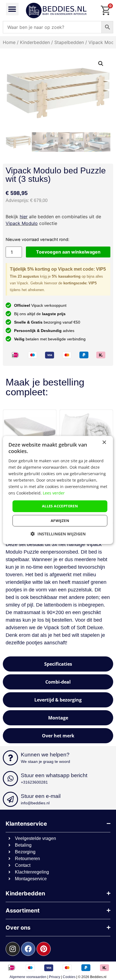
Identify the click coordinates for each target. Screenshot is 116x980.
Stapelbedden (69, 42)
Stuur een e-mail (41, 796)
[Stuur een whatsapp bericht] (10, 778)
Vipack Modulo (22, 223)
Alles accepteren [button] (60, 505)
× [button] (104, 442)
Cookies (69, 977)
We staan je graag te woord (45, 761)
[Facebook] (28, 949)
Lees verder (54, 493)
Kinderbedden (35, 42)
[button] (12, 9)
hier (24, 216)
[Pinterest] (44, 949)
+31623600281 (34, 782)
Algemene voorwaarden (28, 977)
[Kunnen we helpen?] (10, 757)
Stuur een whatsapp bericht (54, 775)
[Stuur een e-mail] (10, 799)
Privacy (54, 977)
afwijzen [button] (60, 520)
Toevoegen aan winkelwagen (68, 252)
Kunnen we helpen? (45, 755)
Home (9, 42)
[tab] (58, 664)
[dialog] (58, 490)
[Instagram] (13, 949)
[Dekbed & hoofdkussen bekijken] (69, 429)
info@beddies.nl (35, 803)
